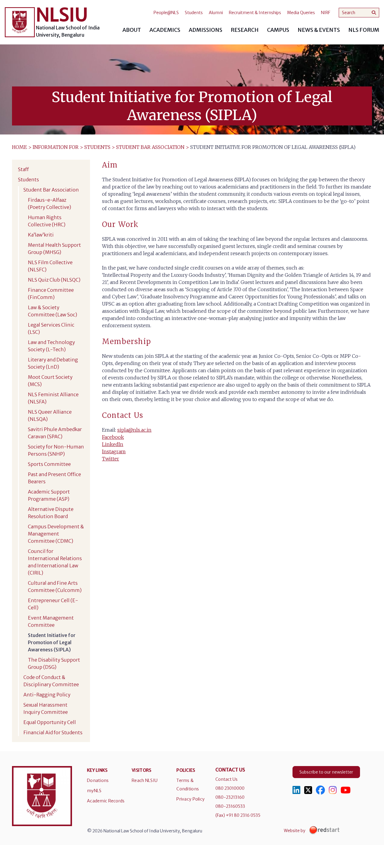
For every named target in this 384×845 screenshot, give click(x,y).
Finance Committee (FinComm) (51, 293)
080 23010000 (229, 788)
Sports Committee (49, 464)
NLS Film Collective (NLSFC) (50, 266)
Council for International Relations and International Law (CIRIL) (55, 562)
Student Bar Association (150, 147)
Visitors (141, 770)
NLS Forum (363, 29)
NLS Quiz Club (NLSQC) (54, 280)
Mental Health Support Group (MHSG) (54, 248)
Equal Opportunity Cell (49, 722)
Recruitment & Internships (255, 12)
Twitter (110, 459)
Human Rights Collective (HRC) (46, 221)
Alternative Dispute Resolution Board (51, 512)
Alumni (216, 12)
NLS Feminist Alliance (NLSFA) (53, 398)
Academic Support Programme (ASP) (49, 495)
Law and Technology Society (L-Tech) (51, 345)
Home (19, 147)
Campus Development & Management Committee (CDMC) (56, 534)
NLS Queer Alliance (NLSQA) (50, 415)
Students (194, 12)
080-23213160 (229, 797)
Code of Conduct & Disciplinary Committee (51, 680)
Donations (98, 780)
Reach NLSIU (145, 780)
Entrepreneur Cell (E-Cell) (53, 604)
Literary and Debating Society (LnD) (53, 363)
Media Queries (301, 12)
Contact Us (226, 779)
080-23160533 (230, 806)
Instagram (114, 451)
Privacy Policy (190, 799)
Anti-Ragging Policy (46, 695)
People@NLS (166, 12)
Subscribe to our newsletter (326, 772)
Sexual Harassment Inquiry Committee (45, 708)
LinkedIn (112, 444)
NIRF (325, 12)
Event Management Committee (51, 621)
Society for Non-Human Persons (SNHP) (56, 450)
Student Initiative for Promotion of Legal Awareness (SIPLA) (52, 642)
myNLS (94, 790)
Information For (56, 147)
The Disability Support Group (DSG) (54, 663)
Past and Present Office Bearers (54, 477)
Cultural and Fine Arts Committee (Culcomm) (55, 586)
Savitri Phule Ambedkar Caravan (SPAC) (55, 432)
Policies (185, 770)
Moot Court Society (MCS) (50, 380)
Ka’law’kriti (41, 235)
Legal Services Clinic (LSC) (51, 328)
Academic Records (105, 801)
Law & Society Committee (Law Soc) (52, 311)
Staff (23, 169)
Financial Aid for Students (52, 732)
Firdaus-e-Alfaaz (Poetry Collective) (49, 203)
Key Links (97, 770)
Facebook (113, 437)
